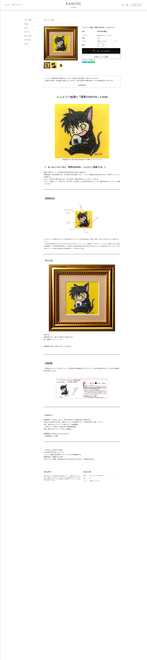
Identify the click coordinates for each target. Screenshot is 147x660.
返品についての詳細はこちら (90, 60)
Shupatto (26, 24)
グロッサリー (27, 32)
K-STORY (26, 44)
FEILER (26, 28)
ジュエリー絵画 (50, 20)
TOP (45, 20)
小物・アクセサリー (28, 36)
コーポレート (135, 5)
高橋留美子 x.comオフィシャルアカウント (57, 433)
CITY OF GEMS (27, 40)
